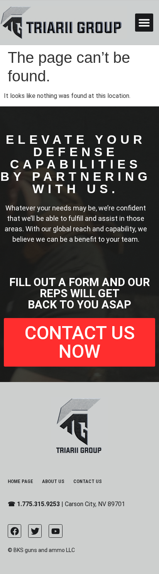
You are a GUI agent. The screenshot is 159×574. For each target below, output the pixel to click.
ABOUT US (53, 481)
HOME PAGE (20, 481)
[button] (144, 22)
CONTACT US (87, 481)
